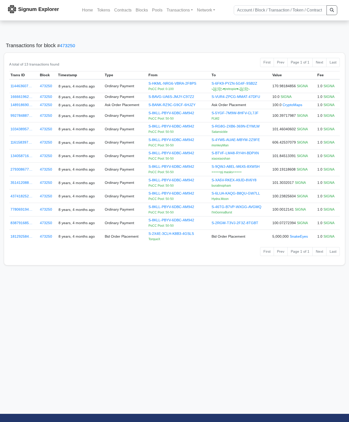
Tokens (103, 10)
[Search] (332, 10)
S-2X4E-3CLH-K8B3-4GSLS (171, 234)
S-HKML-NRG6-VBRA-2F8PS (172, 83)
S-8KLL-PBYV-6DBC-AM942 (171, 113)
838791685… (21, 223)
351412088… (21, 183)
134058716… (21, 156)
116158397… (21, 142)
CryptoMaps (292, 105)
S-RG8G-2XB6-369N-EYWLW (236, 126)
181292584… (21, 236)
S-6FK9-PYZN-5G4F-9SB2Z (234, 83)
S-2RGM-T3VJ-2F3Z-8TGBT (235, 223)
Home (87, 10)
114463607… (21, 86)
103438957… (21, 129)
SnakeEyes (299, 236)
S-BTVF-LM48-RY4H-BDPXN (235, 153)
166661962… (21, 97)
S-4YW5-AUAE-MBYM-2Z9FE (236, 140)
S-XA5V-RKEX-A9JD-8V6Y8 (234, 180)
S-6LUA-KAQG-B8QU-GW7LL (236, 193)
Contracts (123, 10)
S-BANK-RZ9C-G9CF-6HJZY (171, 105)
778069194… (21, 209)
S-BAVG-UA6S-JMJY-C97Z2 (171, 97)
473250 (67, 45)
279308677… (21, 169)
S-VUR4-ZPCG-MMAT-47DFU (236, 97)
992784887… (21, 115)
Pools (157, 10)
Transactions (178, 10)
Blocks (142, 10)
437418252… (21, 196)
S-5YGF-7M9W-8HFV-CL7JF (235, 113)
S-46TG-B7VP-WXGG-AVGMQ (236, 207)
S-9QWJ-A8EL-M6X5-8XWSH (236, 166)
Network (204, 10)
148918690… (21, 105)
